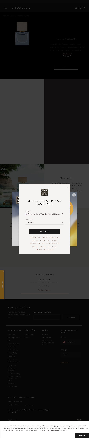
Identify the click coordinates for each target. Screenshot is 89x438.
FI (41, 240)
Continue (44, 231)
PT (41, 246)
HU (43, 243)
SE (49, 246)
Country (28, 211)
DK (33, 240)
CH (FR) (52, 237)
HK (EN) (54, 240)
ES (37, 240)
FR (44, 240)
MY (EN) (52, 243)
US (45, 249)
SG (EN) (54, 246)
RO (45, 246)
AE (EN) (50, 249)
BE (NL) (33, 237)
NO (33, 246)
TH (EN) (39, 249)
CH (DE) (45, 237)
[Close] (67, 187)
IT (47, 243)
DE (58, 237)
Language (29, 219)
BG (39, 237)
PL (37, 246)
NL (59, 243)
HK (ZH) (33, 243)
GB (48, 240)
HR (39, 243)
